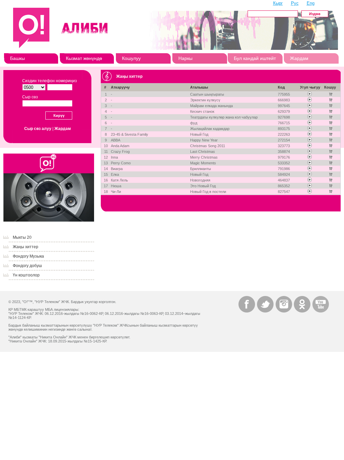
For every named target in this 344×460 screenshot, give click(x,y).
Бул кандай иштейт (255, 58)
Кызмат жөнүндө (84, 58)
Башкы (17, 58)
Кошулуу (131, 58)
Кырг (278, 3)
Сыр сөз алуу (37, 128)
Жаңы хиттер (25, 246)
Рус (295, 3)
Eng (310, 3)
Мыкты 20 (22, 237)
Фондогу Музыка (28, 256)
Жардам (299, 58)
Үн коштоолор (26, 275)
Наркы (185, 58)
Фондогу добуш (27, 265)
